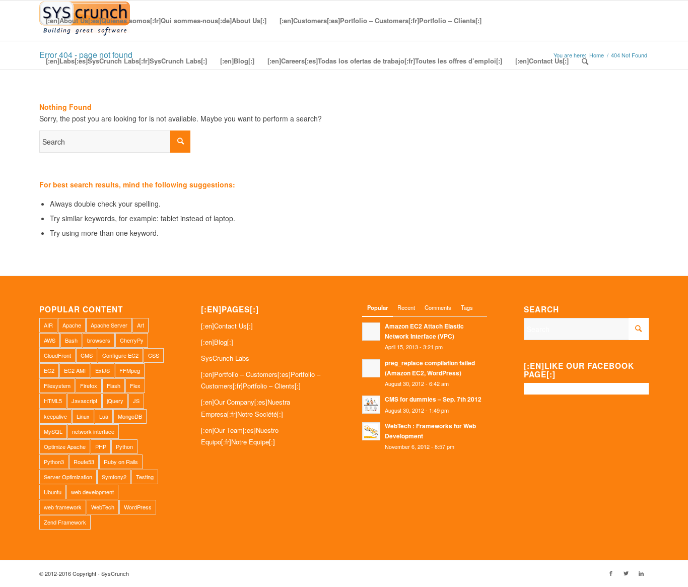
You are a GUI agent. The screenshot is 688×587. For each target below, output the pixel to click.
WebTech (102, 507)
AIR (48, 325)
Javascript (84, 401)
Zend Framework (65, 522)
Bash (71, 340)
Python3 (54, 462)
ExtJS (102, 370)
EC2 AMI (75, 370)
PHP (100, 446)
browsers (98, 340)
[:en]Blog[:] (217, 342)
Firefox (88, 385)
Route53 (84, 462)
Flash (113, 385)
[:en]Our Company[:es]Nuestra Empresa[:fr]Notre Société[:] (245, 407)
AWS (49, 340)
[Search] (585, 61)
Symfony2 (114, 477)
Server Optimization (68, 477)
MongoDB (130, 416)
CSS (153, 355)
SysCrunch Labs (225, 358)
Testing (145, 477)
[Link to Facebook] (610, 572)
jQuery (115, 401)
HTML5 (53, 401)
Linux (83, 416)
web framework (63, 507)
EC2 (49, 370)
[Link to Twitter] (626, 572)
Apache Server (109, 325)
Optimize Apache (65, 446)
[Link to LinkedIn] (641, 572)
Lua (103, 416)
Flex (135, 385)
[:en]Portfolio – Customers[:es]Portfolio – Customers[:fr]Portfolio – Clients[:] (260, 379)
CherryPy (132, 340)
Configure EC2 (120, 355)
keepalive (55, 416)
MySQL (53, 431)
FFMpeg (129, 370)
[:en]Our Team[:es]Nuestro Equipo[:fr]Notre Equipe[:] (240, 435)
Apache (71, 325)
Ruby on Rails (121, 462)
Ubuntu (52, 492)
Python (124, 446)
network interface (93, 431)
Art (140, 325)
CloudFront (57, 355)
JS (136, 401)
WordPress (138, 507)
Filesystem (57, 385)
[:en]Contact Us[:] (227, 326)
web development (92, 492)
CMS (87, 355)
